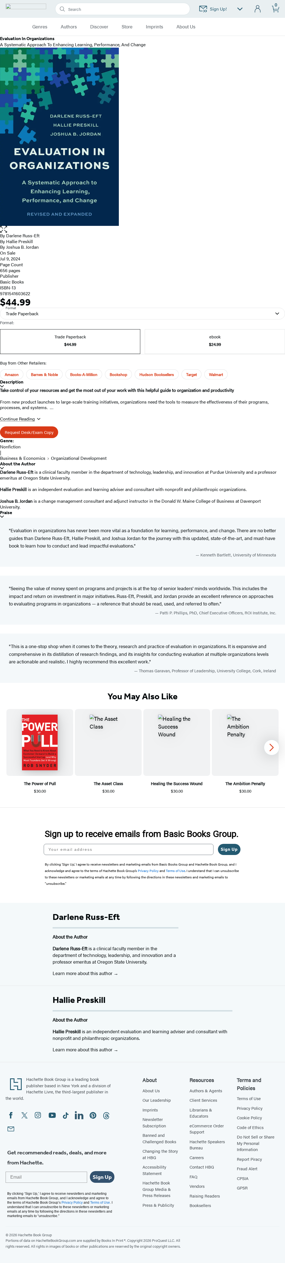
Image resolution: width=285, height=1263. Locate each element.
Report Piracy (249, 1159)
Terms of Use (249, 1098)
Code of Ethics (250, 1127)
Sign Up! (218, 9)
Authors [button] (69, 27)
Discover (99, 27)
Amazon (12, 374)
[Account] (258, 9)
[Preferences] (240, 9)
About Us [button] (185, 27)
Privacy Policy (249, 1108)
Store (127, 27)
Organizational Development (79, 458)
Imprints (154, 27)
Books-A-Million (83, 374)
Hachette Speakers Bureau (207, 1145)
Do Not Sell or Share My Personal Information (255, 1143)
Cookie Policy (249, 1117)
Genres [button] (39, 27)
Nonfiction (10, 446)
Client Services (203, 1100)
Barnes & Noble (44, 374)
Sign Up (229, 849)
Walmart (216, 374)
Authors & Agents (206, 1090)
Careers (197, 1157)
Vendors (197, 1186)
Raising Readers (205, 1196)
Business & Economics (22, 458)
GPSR (242, 1188)
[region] (142, 751)
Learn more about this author (83, 973)
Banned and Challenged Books (159, 1138)
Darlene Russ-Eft (23, 235)
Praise (6, 512)
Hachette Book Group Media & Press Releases (156, 1189)
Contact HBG (202, 1167)
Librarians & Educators (201, 1113)
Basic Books (12, 282)
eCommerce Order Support (207, 1129)
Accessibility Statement (154, 1170)
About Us (151, 1090)
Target (191, 374)
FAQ (193, 1176)
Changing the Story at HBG (160, 1154)
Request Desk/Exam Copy (29, 432)
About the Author (17, 463)
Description (11, 382)
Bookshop (118, 374)
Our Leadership (156, 1100)
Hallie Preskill (19, 241)
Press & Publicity (158, 1205)
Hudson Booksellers (156, 374)
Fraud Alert (247, 1168)
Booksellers (200, 1205)
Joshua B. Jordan (22, 247)
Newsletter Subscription (154, 1122)
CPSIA (243, 1178)
